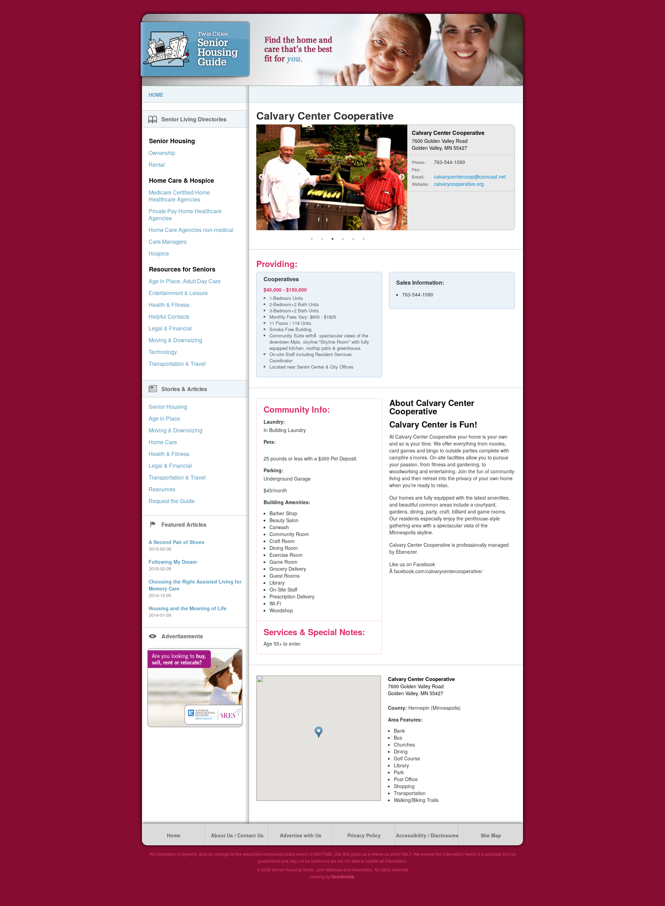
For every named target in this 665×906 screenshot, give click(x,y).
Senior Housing (172, 140)
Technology (163, 352)
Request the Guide (172, 501)
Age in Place (164, 418)
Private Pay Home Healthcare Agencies (185, 214)
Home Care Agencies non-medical (191, 230)
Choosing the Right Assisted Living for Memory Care (195, 585)
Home (156, 94)
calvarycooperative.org (459, 183)
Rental (157, 165)
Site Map (491, 835)
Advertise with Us (300, 835)
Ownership (162, 153)
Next (401, 177)
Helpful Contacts (169, 316)
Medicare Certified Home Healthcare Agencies (179, 195)
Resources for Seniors (182, 269)
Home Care (163, 442)
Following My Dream (173, 561)
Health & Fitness (169, 305)
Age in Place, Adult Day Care (185, 281)
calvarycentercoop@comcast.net (470, 176)
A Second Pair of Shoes (176, 541)
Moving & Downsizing (175, 340)
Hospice (159, 253)
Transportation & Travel (177, 364)
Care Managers (168, 241)
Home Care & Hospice (181, 180)
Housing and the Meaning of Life (188, 608)
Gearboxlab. (343, 876)
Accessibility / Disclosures (427, 835)
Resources (162, 489)
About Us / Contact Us (237, 835)
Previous (261, 177)
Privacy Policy (364, 835)
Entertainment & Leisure (178, 293)
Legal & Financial (170, 328)
